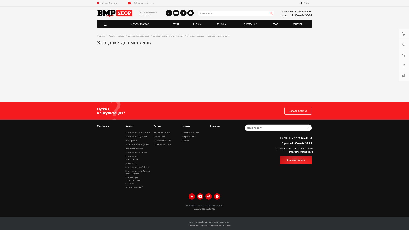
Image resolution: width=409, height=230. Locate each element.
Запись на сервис (162, 132)
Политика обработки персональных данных (208, 222)
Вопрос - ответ (188, 136)
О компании (103, 125)
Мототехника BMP (134, 187)
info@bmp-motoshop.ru (143, 3)
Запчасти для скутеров (136, 136)
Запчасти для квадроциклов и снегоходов (133, 180)
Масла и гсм (131, 163)
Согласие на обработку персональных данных (210, 225)
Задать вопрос (298, 111)
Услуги (157, 125)
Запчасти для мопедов (136, 152)
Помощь (186, 125)
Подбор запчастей (162, 140)
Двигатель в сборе (134, 148)
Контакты (215, 125)
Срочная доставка (162, 144)
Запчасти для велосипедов (131, 157)
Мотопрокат (159, 136)
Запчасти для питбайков (137, 167)
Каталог (129, 125)
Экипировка (131, 140)
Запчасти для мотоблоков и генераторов (137, 172)
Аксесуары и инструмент (137, 144)
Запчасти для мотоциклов (137, 132)
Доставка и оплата (190, 132)
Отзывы (185, 140)
